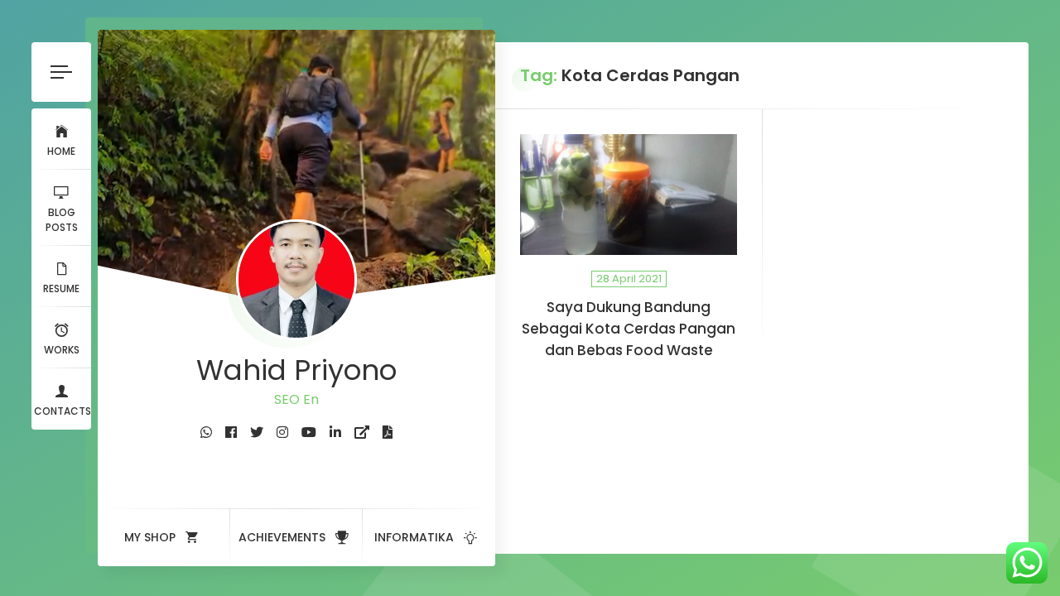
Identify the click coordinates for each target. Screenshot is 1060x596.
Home (61, 151)
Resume (61, 288)
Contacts (62, 411)
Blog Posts (62, 219)
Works (62, 350)
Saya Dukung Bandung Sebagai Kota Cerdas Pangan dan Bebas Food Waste (628, 328)
